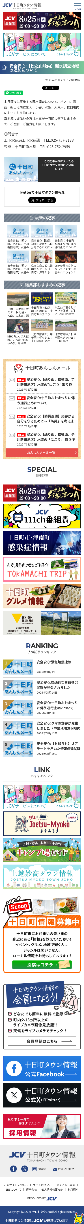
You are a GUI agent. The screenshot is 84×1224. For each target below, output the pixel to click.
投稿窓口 (43, 1169)
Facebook (13, 1169)
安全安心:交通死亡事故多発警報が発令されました (57, 685)
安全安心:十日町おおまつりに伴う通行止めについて (46, 400)
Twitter (24, 1169)
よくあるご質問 (65, 1185)
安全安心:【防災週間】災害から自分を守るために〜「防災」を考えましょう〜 (46, 421)
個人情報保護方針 (52, 1189)
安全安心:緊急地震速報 (54, 662)
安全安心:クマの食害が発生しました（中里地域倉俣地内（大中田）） (58, 728)
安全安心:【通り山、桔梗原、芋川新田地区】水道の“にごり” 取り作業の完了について (46, 384)
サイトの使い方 (42, 1185)
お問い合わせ (66, 1169)
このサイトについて (16, 1185)
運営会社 (31, 1189)
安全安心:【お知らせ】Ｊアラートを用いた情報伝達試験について (58, 748)
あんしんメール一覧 (41, 452)
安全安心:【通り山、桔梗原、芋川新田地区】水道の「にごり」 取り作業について (46, 439)
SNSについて (13, 1189)
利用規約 (73, 1189)
